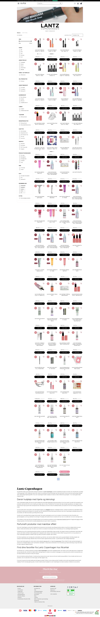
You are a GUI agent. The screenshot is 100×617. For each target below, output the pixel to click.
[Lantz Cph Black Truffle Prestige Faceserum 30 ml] (52, 433)
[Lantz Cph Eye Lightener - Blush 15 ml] (39, 164)
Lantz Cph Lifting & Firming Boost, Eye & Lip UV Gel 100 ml (52, 319)
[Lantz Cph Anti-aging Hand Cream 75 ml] (39, 213)
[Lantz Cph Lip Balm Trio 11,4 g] (77, 238)
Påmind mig (64, 471)
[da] (46, 615)
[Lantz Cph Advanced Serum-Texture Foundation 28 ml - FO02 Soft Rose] (52, 164)
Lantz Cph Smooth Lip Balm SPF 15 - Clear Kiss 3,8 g (77, 295)
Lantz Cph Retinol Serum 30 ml (77, 270)
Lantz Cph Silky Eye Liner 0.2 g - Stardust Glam (39, 368)
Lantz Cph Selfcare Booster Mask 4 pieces (77, 368)
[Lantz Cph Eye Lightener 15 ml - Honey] (52, 262)
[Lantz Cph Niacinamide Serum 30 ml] (64, 384)
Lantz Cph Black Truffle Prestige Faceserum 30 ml (52, 441)
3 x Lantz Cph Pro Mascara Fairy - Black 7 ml (77, 124)
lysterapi (48, 509)
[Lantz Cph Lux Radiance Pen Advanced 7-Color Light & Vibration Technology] (39, 335)
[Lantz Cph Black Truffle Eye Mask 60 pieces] (64, 287)
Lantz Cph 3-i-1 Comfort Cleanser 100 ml (39, 270)
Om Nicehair (20, 590)
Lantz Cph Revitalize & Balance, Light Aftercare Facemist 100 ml (39, 466)
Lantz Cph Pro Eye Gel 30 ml (40, 319)
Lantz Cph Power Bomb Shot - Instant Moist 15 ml (52, 417)
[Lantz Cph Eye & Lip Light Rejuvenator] (52, 189)
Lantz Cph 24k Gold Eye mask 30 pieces (64, 173)
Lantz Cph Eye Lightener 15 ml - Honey (52, 270)
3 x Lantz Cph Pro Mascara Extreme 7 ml (52, 75)
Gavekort (20, 597)
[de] (48, 615)
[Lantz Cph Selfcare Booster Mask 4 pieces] (77, 360)
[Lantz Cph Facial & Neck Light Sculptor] (39, 189)
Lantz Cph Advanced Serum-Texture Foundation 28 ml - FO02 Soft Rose (52, 173)
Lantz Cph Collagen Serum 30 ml (77, 417)
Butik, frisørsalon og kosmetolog (41, 598)
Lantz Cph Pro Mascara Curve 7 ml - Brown (64, 124)
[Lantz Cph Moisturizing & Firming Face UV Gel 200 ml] (64, 360)
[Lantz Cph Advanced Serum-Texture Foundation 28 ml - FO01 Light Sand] (39, 238)
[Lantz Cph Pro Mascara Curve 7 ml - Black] (52, 91)
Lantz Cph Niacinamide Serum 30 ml (64, 392)
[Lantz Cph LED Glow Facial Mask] (52, 116)
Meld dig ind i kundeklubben (50, 577)
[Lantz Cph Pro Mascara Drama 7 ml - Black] (39, 67)
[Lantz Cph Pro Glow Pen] (77, 164)
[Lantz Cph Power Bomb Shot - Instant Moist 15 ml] (52, 409)
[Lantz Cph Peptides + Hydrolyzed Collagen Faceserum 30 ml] (52, 335)
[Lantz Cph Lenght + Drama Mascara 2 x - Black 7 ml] (52, 140)
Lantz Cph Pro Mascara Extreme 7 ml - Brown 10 (39, 99)
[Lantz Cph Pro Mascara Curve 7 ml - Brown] (64, 116)
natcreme (46, 541)
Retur (35, 595)
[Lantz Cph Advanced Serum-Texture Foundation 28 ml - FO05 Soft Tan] (64, 238)
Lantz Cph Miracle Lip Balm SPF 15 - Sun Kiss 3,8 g (39, 124)
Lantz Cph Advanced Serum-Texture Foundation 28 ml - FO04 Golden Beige (52, 246)
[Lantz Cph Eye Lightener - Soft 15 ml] (64, 262)
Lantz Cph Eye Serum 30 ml (64, 417)
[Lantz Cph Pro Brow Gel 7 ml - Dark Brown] (52, 360)
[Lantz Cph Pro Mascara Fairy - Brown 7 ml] (77, 67)
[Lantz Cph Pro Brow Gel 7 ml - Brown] (64, 311)
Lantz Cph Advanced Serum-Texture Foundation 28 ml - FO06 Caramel (77, 222)
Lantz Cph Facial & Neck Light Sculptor (39, 197)
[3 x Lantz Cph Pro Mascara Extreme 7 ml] (52, 67)
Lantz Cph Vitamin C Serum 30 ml (52, 295)
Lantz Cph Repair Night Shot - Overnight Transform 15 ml (64, 222)
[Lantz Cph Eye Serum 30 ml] (64, 409)
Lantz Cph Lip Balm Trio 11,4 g (77, 246)
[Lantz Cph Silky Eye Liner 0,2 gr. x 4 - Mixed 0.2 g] (39, 287)
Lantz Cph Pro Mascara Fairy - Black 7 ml (64, 50)
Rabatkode (36, 600)
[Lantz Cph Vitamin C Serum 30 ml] (52, 287)
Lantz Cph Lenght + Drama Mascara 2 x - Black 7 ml (52, 148)
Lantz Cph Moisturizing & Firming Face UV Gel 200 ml (64, 368)
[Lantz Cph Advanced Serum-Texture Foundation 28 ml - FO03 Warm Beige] (77, 189)
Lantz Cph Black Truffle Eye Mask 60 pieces (64, 295)
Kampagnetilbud (21, 594)
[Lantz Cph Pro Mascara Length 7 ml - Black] (52, 42)
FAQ (35, 590)
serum (78, 519)
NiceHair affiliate (21, 595)
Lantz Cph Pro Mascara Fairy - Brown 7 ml (77, 75)
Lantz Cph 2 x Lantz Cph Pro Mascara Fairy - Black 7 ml (39, 148)
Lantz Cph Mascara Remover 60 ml (64, 99)
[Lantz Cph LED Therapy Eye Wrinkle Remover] (39, 384)
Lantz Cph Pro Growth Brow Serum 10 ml (52, 392)
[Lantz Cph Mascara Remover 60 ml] (64, 91)
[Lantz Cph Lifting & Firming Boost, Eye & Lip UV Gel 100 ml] (52, 311)
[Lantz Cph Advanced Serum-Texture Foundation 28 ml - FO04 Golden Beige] (52, 238)
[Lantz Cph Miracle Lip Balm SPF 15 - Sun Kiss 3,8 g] (39, 116)
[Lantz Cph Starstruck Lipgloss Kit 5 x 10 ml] (77, 384)
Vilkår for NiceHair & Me (39, 601)
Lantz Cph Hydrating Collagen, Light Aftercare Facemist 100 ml (77, 344)
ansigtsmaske (58, 541)
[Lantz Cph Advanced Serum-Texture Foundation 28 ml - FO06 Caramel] (77, 213)
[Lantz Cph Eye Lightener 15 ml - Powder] (64, 189)
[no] (52, 615)
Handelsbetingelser (38, 591)
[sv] (54, 615)
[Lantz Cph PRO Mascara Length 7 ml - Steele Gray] (64, 67)
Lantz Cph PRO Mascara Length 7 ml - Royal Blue (77, 99)
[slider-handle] (19, 41)
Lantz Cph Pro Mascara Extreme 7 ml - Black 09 (39, 50)
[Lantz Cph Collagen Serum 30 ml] (77, 409)
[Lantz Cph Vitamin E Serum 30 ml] (64, 457)
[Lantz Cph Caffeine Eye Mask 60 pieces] (64, 140)
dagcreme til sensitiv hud (62, 519)
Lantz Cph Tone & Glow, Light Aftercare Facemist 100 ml (64, 441)
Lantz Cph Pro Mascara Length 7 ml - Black (52, 50)
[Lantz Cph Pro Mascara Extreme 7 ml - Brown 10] (39, 91)
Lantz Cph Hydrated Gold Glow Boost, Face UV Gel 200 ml (39, 441)
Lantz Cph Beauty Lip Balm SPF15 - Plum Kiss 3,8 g (64, 344)
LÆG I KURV (39, 59)
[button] (77, 35)
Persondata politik (38, 593)
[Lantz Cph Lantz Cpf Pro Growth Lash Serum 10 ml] (77, 140)
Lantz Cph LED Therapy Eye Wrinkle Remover (39, 392)
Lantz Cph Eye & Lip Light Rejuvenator (52, 197)
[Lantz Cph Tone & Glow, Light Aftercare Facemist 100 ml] (64, 433)
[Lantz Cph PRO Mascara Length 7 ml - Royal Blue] (77, 91)
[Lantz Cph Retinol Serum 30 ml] (77, 262)
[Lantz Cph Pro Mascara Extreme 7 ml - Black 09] (39, 42)
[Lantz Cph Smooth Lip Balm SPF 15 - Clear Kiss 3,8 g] (77, 287)
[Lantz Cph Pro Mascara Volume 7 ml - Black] (77, 42)
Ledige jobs (20, 591)
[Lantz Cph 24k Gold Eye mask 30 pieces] (64, 164)
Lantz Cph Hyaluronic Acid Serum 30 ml (77, 441)
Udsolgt (64, 474)
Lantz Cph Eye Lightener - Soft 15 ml (65, 270)
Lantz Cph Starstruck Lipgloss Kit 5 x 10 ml (77, 392)
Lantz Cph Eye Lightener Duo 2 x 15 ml (52, 221)
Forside (19, 588)
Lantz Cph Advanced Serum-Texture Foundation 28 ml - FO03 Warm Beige (77, 197)
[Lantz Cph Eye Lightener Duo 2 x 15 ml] (52, 213)
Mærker (18, 32)
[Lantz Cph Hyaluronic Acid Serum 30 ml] (77, 433)
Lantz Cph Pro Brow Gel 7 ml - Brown (64, 319)
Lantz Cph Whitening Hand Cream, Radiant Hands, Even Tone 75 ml (77, 319)
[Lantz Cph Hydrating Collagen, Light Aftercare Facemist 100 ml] (77, 335)
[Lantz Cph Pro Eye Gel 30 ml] (39, 311)
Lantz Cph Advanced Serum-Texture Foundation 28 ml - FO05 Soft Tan (65, 246)
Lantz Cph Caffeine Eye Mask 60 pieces (64, 148)
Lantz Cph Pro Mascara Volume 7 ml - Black (77, 50)
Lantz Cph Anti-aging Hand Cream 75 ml (39, 221)
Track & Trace (20, 593)
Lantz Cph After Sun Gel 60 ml (39, 417)
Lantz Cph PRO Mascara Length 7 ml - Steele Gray (64, 75)
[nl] (50, 615)
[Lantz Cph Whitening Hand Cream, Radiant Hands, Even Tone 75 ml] (77, 311)
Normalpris (36, 594)
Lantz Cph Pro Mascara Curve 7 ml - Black (52, 99)
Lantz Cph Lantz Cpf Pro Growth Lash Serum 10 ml (77, 148)
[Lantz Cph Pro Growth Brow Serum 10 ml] (52, 384)
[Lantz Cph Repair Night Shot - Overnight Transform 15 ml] (64, 213)
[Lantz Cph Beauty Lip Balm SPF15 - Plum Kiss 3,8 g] (64, 335)
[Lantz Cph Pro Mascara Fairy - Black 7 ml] (64, 42)
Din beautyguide (80, 0)
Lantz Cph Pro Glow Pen (77, 172)
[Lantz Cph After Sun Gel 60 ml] (39, 409)
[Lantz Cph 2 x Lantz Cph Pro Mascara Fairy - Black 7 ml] (39, 140)
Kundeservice (76, 0)
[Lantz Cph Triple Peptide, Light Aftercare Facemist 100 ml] (52, 457)
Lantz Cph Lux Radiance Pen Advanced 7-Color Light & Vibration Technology (39, 344)
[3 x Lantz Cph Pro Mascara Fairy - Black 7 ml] (77, 116)
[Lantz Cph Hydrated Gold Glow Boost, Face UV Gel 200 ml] (39, 433)
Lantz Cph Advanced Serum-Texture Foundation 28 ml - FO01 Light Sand (40, 246)
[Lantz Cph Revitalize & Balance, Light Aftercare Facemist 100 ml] (39, 457)
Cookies (36, 597)
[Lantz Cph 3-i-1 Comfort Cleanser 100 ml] (39, 262)
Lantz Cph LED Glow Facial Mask (52, 124)
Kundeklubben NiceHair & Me (24, 598)
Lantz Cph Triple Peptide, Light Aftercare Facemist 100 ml (52, 466)
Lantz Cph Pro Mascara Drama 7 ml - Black (39, 75)
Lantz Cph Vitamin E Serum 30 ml (64, 466)
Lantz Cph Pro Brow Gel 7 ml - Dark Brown (52, 368)
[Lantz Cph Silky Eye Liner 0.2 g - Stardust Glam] (39, 360)
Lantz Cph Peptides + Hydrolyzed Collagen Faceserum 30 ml (52, 344)
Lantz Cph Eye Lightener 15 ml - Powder (64, 197)
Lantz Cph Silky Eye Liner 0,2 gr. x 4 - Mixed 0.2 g (39, 295)
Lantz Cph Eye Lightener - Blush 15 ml (40, 173)
